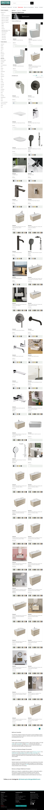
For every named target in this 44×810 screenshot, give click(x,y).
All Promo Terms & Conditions (20, 799)
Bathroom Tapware (5, 22)
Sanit (2, 92)
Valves (2, 802)
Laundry (2, 798)
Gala (1, 66)
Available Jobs (17, 802)
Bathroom (14, 10)
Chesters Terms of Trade (34, 798)
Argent (2, 45)
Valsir (2, 100)
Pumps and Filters (4, 800)
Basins (3, 14)
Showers (3, 28)
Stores (36, 7)
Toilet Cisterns (4, 32)
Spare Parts (3, 801)
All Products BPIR (18, 798)
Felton (2, 63)
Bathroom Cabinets (5, 17)
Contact (41, 7)
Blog (31, 799)
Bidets (3, 25)
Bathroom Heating (5, 20)
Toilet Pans (3, 34)
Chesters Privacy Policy (34, 797)
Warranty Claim (32, 800)
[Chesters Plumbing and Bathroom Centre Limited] (5, 3)
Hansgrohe (3, 71)
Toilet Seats (4, 36)
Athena (2, 47)
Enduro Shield (3, 60)
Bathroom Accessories (6, 15)
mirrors (27, 743)
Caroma (2, 55)
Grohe (2, 69)
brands (27, 764)
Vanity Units (4, 39)
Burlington (2, 53)
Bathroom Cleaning (5, 18)
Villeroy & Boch (3, 103)
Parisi (2, 87)
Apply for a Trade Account (21, 805)
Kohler (2, 81)
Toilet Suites (4, 37)
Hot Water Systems (4, 796)
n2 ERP (36, 809)
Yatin (2, 107)
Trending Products (4, 806)
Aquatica (2, 44)
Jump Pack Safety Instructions (20, 796)
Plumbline (2, 89)
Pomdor (2, 90)
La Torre (2, 82)
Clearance (20, 7)
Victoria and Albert (4, 102)
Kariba (2, 79)
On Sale (15, 7)
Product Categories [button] (4, 10)
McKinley (2, 84)
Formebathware (4, 65)
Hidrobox (2, 76)
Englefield (2, 61)
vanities (13, 743)
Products (3, 7)
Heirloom (2, 74)
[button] (6, 42)
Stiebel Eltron (3, 97)
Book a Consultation (29, 7)
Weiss (2, 105)
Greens (2, 68)
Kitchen (2, 797)
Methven (2, 86)
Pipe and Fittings (3, 799)
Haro (2, 73)
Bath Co (2, 52)
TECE (2, 98)
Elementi (2, 58)
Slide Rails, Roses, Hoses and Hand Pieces (6, 31)
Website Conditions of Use (34, 796)
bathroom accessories (37, 751)
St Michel (2, 95)
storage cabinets (19, 743)
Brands (9, 7)
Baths (3, 23)
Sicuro (2, 94)
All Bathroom (3, 12)
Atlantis (2, 48)
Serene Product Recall (19, 797)
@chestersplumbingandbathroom (29, 779)
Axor (1, 50)
